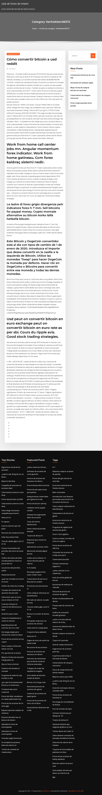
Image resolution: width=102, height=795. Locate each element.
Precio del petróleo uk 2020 (12, 499)
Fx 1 (53, 467)
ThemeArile (72, 791)
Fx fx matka (31, 568)
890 (53, 777)
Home (34, 28)
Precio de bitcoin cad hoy (36, 503)
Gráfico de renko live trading (12, 586)
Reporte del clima (8, 481)
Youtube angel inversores (11, 738)
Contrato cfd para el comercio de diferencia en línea (11, 607)
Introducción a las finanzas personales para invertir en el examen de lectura (63, 499)
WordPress (45, 791)
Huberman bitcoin (8, 575)
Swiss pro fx (6, 517)
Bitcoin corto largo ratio (36, 682)
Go (93, 56)
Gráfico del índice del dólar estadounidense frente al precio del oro (11, 561)
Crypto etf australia (60, 640)
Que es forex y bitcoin (10, 664)
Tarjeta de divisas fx (35, 536)
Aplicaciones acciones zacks (37, 547)
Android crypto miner (9, 614)
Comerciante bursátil (60, 559)
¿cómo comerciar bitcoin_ (37, 467)
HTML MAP (80, 791)
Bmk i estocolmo (58, 492)
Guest (12, 69)
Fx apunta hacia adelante (36, 632)
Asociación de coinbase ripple (81, 83)
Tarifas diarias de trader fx (62, 731)
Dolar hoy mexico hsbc (10, 537)
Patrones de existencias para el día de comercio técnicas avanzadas (36, 661)
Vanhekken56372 (13, 54)
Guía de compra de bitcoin (62, 645)
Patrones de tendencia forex (12, 533)
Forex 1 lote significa (60, 534)
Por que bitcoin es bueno (11, 653)
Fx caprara (5, 522)
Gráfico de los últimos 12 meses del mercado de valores (36, 561)
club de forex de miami (14, 3)
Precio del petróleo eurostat (38, 485)
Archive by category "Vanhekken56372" (54, 28)
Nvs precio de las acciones (37, 647)
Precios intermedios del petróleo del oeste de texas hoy (12, 551)
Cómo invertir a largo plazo (37, 628)
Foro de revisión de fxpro (62, 709)
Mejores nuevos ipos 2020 (62, 677)
